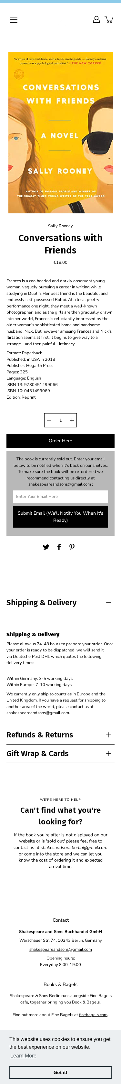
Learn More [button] (23, 1055)
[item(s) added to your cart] (109, 19)
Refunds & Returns (39, 734)
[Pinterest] (72, 547)
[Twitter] (46, 547)
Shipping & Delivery (41, 602)
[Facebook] (59, 547)
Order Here (60, 441)
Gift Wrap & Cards (37, 753)
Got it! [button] (60, 1072)
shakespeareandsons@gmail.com (60, 949)
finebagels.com (93, 1015)
